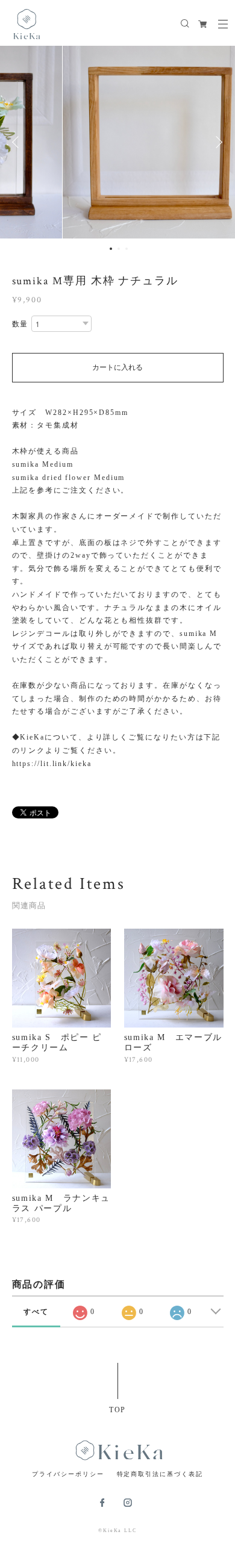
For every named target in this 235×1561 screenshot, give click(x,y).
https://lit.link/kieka (52, 763)
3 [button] (126, 249)
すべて (36, 1311)
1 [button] (111, 249)
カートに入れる (117, 367)
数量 (20, 324)
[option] (117, 142)
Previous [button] (18, 142)
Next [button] (217, 142)
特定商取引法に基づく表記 (160, 1474)
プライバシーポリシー (68, 1474)
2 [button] (119, 249)
